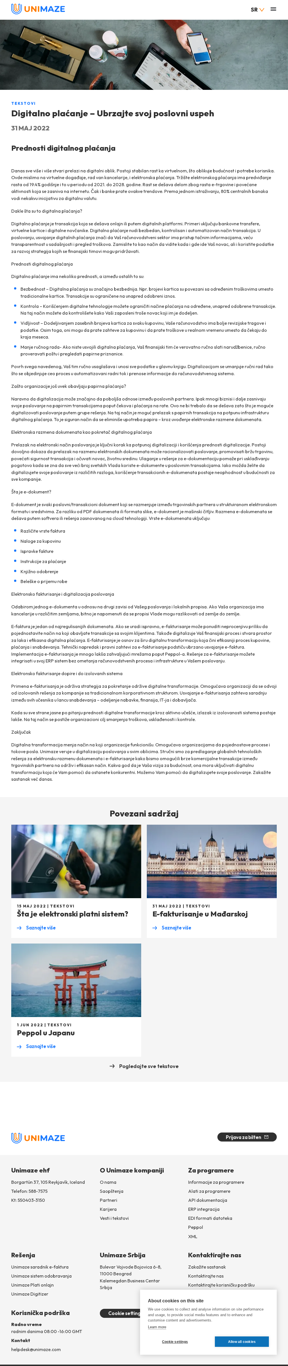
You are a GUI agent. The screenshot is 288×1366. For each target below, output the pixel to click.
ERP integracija (204, 1209)
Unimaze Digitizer (29, 1294)
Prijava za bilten (243, 1137)
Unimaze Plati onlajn (32, 1285)
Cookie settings (125, 1313)
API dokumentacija (207, 1200)
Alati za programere (209, 1191)
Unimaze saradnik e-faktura (40, 1267)
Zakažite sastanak (207, 1267)
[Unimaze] (38, 13)
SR (254, 9)
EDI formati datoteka (210, 1218)
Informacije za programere (216, 1182)
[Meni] (273, 10)
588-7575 (38, 1191)
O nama (108, 1182)
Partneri (108, 1200)
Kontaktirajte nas (206, 1276)
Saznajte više (36, 928)
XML (192, 1236)
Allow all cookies (242, 1342)
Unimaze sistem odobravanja (41, 1276)
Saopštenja (111, 1191)
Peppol (195, 1227)
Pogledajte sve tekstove (149, 1066)
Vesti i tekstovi (114, 1218)
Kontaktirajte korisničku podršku (221, 1285)
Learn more (157, 1327)
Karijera (108, 1209)
